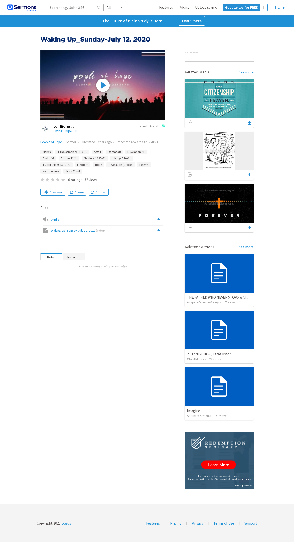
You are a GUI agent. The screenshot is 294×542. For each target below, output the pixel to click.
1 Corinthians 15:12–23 (56, 165)
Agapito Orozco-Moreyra (204, 302)
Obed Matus (195, 359)
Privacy (197, 523)
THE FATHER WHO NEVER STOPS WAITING (220, 297)
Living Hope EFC (66, 131)
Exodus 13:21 (69, 158)
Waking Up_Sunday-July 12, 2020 (78, 231)
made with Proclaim (149, 126)
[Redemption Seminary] (219, 460)
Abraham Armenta (199, 416)
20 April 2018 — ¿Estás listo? (209, 354)
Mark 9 (47, 152)
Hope (98, 165)
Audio (55, 219)
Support (250, 523)
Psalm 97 (48, 158)
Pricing (184, 7)
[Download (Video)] (159, 230)
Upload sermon (207, 7)
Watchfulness (51, 171)
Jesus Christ (73, 171)
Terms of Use (223, 523)
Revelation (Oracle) (121, 165)
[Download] (249, 123)
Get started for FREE (241, 7)
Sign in (279, 7)
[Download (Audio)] (159, 219)
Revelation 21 (135, 152)
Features (166, 7)
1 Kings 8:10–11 (121, 158)
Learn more (192, 20)
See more (246, 72)
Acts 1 (97, 152)
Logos (66, 523)
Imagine (193, 410)
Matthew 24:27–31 (94, 158)
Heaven (144, 165)
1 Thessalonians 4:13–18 (72, 152)
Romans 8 (114, 152)
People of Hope (51, 142)
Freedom (82, 165)
